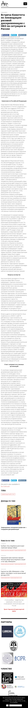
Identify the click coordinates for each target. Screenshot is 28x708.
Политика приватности (15, 705)
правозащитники (5, 577)
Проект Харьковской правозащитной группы (14, 610)
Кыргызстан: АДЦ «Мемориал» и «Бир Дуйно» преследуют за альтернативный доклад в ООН (13, 573)
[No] (26, 702)
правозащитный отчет (8, 494)
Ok (7, 705)
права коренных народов (7, 550)
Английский (5, 486)
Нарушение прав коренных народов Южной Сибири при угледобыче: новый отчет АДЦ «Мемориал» (13, 559)
